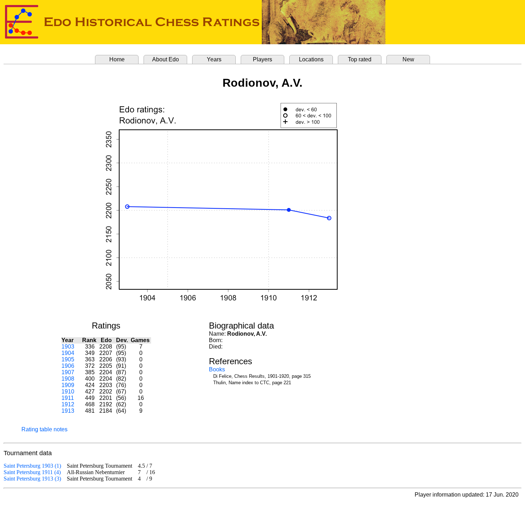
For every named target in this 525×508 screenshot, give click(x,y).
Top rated (359, 59)
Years (214, 59)
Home (117, 59)
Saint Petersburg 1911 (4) (32, 472)
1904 (67, 353)
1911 (67, 398)
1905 (67, 359)
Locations (311, 59)
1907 (67, 372)
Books (217, 369)
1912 (67, 404)
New (408, 59)
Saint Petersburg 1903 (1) (32, 466)
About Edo (165, 59)
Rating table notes (44, 429)
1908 (67, 379)
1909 (67, 385)
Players (262, 59)
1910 (67, 391)
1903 (67, 347)
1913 (67, 411)
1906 (67, 366)
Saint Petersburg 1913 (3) (32, 479)
